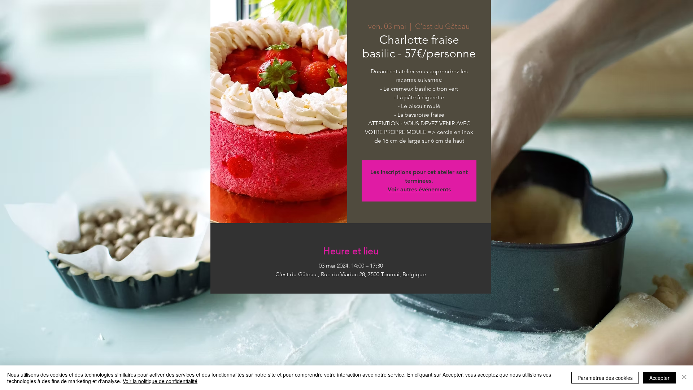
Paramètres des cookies (605, 377)
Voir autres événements (419, 189)
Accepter (659, 377)
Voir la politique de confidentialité (160, 381)
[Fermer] (684, 377)
